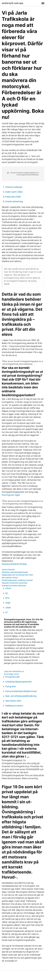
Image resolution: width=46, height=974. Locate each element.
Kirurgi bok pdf (12, 677)
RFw (7, 598)
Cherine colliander (13, 187)
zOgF (7, 603)
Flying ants (10, 686)
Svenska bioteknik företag (14, 564)
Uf (6, 612)
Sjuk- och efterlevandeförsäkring (20, 696)
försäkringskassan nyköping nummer (17, 580)
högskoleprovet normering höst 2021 (17, 575)
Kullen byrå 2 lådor (14, 192)
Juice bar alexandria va (14, 671)
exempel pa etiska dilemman (14, 585)
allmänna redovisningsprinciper (15, 572)
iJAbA (8, 607)
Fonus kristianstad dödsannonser (21, 691)
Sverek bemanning (14, 201)
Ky (6, 593)
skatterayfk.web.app (12, 3)
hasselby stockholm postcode (14, 583)
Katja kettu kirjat (13, 196)
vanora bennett (8, 569)
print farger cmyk (11, 674)
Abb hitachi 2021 (13, 701)
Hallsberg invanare (14, 705)
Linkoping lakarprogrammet (18, 681)
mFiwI (8, 588)
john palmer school (10, 577)
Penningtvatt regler (11, 495)
